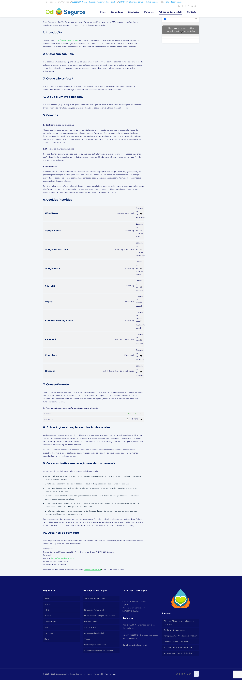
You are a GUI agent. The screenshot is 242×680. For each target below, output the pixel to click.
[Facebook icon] (182, 6)
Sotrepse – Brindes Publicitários (178, 653)
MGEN (47, 610)
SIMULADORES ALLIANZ (95, 598)
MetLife (47, 604)
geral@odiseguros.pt (172, 2)
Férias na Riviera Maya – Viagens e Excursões (179, 622)
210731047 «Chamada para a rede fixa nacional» (139, 2)
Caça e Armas (90, 627)
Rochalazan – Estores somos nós (178, 647)
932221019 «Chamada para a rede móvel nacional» (94, 2)
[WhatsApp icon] (179, 6)
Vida (86, 604)
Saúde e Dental (91, 621)
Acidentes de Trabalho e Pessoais (98, 650)
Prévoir (47, 616)
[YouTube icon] (189, 6)
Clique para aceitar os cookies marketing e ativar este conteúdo (180, 29)
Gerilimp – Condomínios (174, 630)
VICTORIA (48, 633)
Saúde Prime (50, 621)
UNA (46, 627)
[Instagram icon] (195, 6)
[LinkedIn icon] (192, 6)
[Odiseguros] (65, 12)
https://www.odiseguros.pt (66, 40)
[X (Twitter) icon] (185, 6)
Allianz (47, 598)
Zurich (47, 639)
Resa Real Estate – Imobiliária (176, 642)
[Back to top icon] (196, 674)
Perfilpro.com (111, 674)
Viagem (87, 639)
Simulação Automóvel (94, 610)
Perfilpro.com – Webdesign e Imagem (180, 636)
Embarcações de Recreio (95, 645)
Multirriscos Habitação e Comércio (99, 616)
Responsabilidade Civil (94, 633)
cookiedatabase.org (92, 569)
